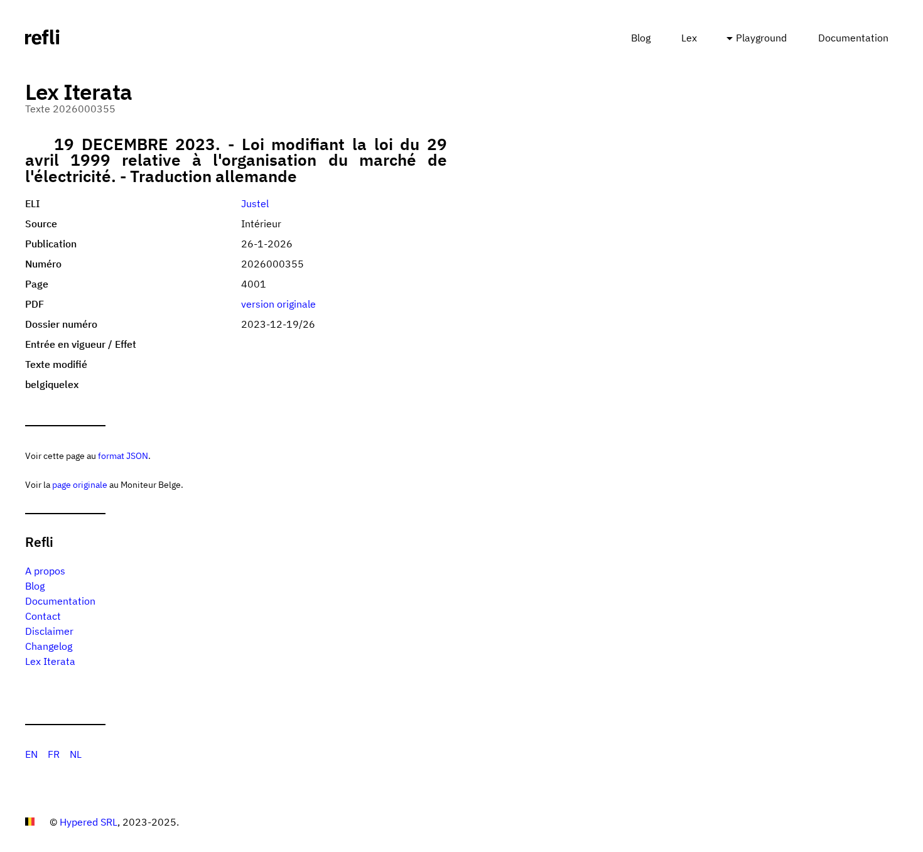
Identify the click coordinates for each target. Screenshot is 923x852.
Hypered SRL (88, 822)
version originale (278, 304)
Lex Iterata (50, 661)
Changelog (48, 646)
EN (31, 754)
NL (76, 754)
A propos (45, 570)
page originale (79, 484)
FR (54, 754)
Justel (255, 203)
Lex (689, 37)
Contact (43, 616)
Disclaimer (49, 631)
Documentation (853, 37)
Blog (640, 37)
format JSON (123, 455)
